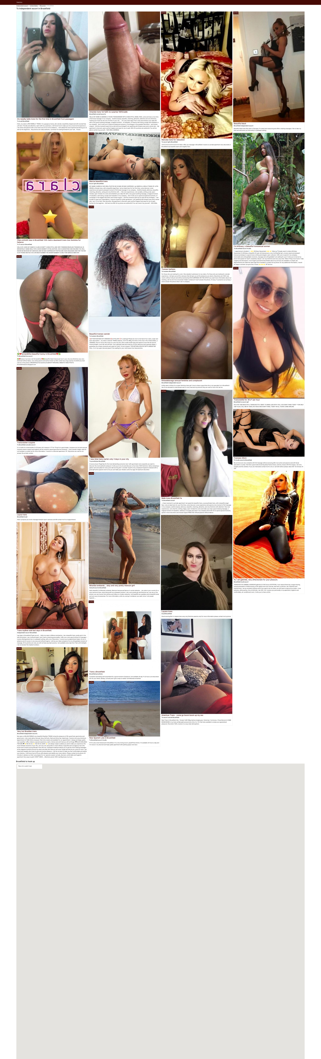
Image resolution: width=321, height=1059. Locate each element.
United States (34, 6)
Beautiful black (240, 123)
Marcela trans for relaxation (173, 140)
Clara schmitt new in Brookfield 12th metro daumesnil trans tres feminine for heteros (49, 241)
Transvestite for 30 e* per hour (247, 400)
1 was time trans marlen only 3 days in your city (109, 459)
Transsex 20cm (240, 458)
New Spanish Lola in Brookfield (102, 738)
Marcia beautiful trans (98, 181)
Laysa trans (22, 515)
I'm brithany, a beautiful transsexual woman (252, 246)
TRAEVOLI (19, 2)
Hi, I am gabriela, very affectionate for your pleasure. (256, 580)
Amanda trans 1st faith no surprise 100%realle (108, 112)
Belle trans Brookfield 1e (172, 498)
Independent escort (22, 6)
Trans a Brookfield (97, 672)
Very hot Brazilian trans (27, 731)
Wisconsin (43, 6)
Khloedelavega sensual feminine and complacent (182, 380)
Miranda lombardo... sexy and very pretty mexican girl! (112, 585)
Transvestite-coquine (26, 443)
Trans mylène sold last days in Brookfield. (34, 630)
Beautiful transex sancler (99, 334)
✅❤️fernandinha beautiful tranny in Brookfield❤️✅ (38, 354)
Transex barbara (168, 269)
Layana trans (167, 611)
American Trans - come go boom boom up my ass (182, 715)
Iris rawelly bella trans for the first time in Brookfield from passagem (45, 119)
